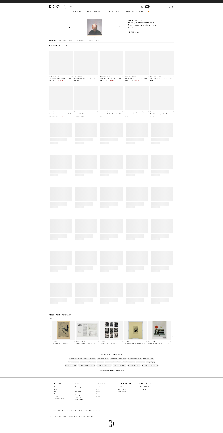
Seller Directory (79, 399)
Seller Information (80, 41)
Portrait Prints (70, 16)
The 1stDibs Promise (94, 41)
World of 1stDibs (138, 12)
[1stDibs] (54, 6)
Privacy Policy (74, 410)
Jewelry (110, 12)
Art (104, 12)
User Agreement (66, 410)
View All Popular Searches (111, 370)
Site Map (62, 413)
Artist (70, 41)
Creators (56, 396)
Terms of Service (86, 416)
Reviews (98, 396)
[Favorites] (169, 7)
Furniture (88, 12)
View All (51, 318)
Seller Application (79, 395)
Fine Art (56, 391)
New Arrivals (77, 12)
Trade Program (79, 387)
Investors (98, 394)
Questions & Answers (59, 398)
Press (97, 389)
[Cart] (172, 7)
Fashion (127, 12)
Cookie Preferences (54, 413)
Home (50, 16)
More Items (52, 41)
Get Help (120, 387)
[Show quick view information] (72, 77)
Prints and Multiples (60, 16)
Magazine (146, 387)
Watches (119, 12)
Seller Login (78, 397)
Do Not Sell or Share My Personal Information (89, 410)
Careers (98, 391)
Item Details (62, 41)
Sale (148, 12)
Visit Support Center (123, 389)
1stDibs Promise (122, 391)
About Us (98, 387)
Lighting (97, 12)
